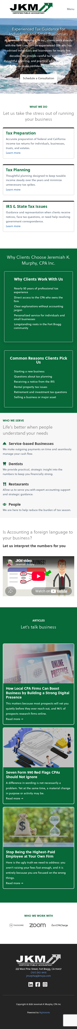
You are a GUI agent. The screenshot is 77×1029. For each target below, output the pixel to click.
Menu (70, 9)
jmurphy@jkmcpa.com (38, 975)
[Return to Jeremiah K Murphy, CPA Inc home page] (38, 960)
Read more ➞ (38, 719)
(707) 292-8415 (38, 972)
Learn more (27, 152)
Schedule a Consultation (38, 78)
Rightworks (44, 1012)
